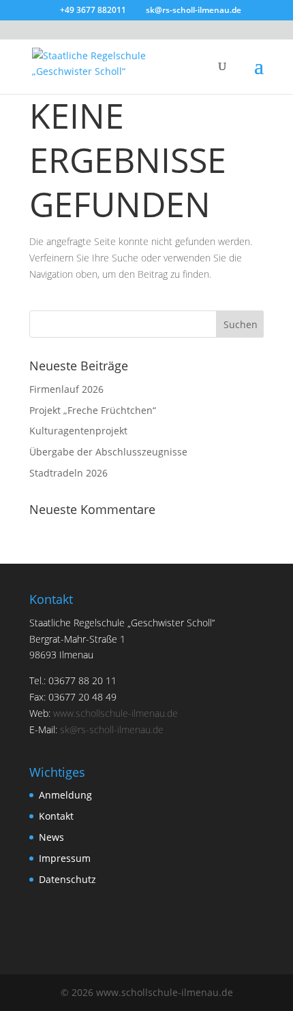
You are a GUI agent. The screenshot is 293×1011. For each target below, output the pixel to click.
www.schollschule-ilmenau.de (115, 713)
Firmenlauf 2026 (66, 389)
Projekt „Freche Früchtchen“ (92, 410)
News (51, 837)
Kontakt (56, 815)
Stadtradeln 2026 (68, 472)
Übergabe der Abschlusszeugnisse (108, 451)
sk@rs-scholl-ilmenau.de (112, 729)
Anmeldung (65, 794)
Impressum (65, 858)
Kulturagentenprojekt (78, 430)
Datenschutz (67, 879)
